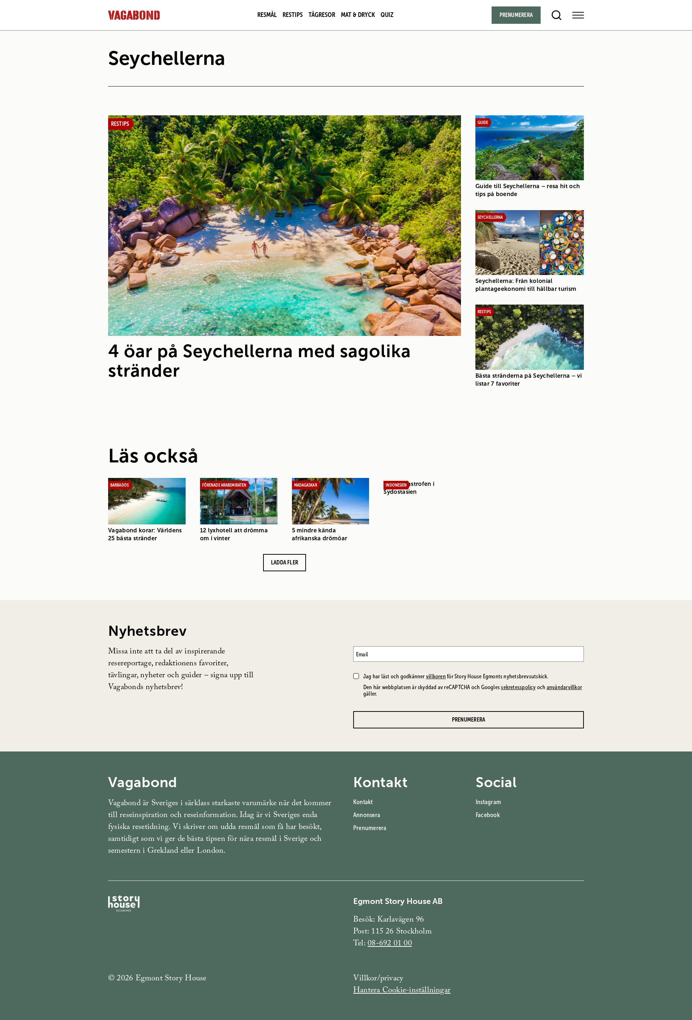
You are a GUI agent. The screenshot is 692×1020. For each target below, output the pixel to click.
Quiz (387, 14)
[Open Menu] (578, 15)
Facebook (488, 815)
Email (362, 654)
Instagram (488, 802)
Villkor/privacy (378, 979)
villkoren (436, 676)
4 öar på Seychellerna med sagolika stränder (259, 360)
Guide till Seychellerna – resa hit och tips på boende (527, 190)
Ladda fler (284, 562)
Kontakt (363, 802)
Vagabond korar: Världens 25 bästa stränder (145, 534)
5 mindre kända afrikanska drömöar (319, 534)
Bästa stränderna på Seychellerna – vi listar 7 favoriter (528, 380)
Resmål (267, 14)
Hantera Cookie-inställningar (402, 991)
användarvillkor (564, 687)
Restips (293, 14)
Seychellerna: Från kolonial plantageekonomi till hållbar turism (525, 285)
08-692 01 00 (390, 944)
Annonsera (366, 815)
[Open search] (556, 15)
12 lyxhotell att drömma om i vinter (234, 534)
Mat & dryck (358, 14)
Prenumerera (516, 15)
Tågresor (322, 14)
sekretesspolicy (518, 687)
